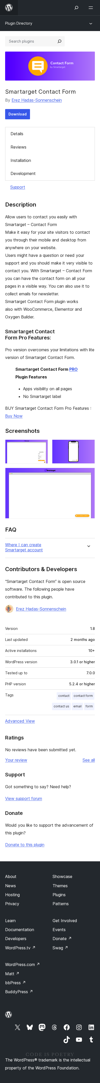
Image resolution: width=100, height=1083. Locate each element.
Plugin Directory (18, 23)
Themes (60, 885)
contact (63, 696)
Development (23, 173)
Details (17, 133)
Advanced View (20, 721)
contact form (83, 696)
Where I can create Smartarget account (24, 547)
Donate (62, 938)
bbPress (15, 982)
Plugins (59, 894)
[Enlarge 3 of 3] (88, 474)
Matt (12, 973)
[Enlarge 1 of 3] (41, 446)
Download (17, 114)
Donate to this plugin (24, 844)
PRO (73, 369)
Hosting (12, 894)
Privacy (12, 903)
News (10, 885)
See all (89, 760)
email (77, 706)
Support (17, 187)
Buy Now (14, 415)
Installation (21, 160)
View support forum (23, 798)
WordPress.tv (20, 947)
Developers (15, 938)
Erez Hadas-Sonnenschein (37, 100)
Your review (16, 760)
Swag (60, 947)
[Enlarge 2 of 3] (88, 446)
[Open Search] (76, 7)
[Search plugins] (59, 41)
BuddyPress (19, 991)
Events (59, 929)
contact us (61, 706)
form (89, 706)
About (10, 876)
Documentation (19, 929)
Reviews (18, 147)
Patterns (61, 903)
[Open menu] (92, 7)
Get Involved (65, 920)
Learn (10, 920)
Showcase (62, 876)
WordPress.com (22, 964)
